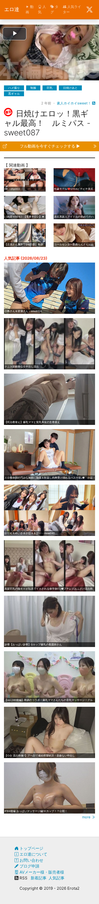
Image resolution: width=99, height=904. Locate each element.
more (87, 817)
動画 (30, 9)
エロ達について (32, 854)
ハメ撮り (14, 88)
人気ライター (72, 9)
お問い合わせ (30, 860)
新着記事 (38, 877)
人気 (42, 9)
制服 (33, 88)
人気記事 (56, 877)
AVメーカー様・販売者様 (41, 872)
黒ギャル (14, 93)
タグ (54, 9)
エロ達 (11, 9)
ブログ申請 (28, 866)
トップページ (30, 848)
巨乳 (50, 88)
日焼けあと (70, 88)
